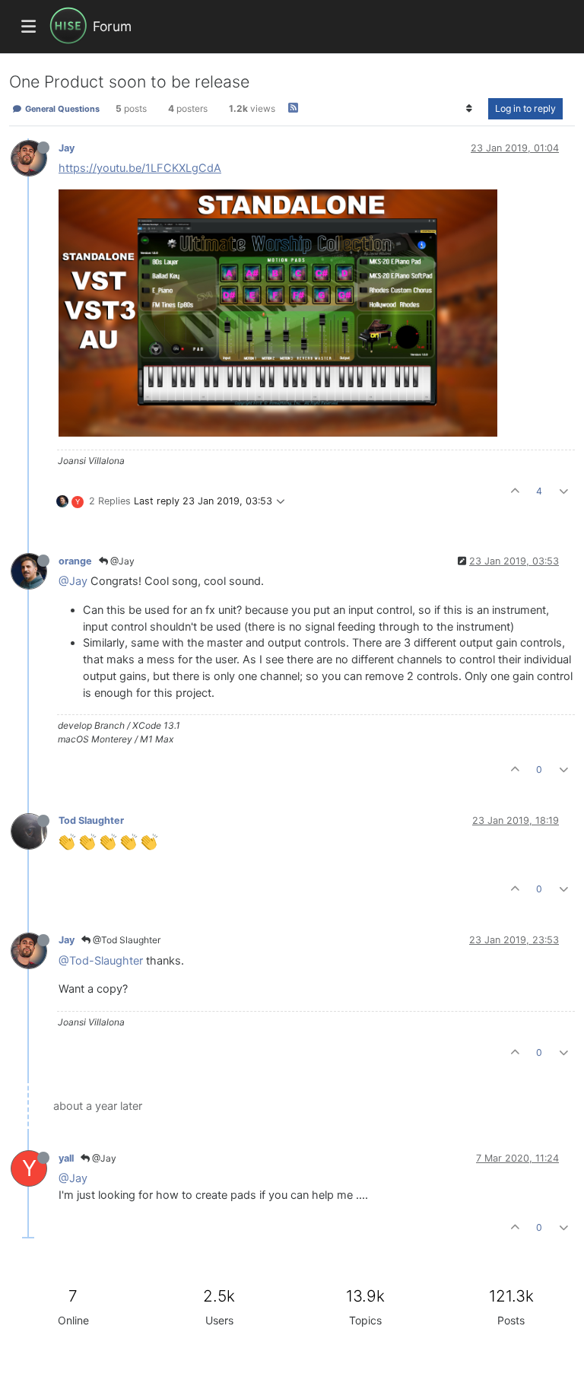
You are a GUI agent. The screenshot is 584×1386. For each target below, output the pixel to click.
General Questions (61, 108)
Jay (67, 148)
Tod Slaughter (91, 820)
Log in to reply (525, 108)
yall (66, 1158)
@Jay (121, 561)
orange (75, 561)
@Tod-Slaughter (101, 961)
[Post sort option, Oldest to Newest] (469, 108)
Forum (112, 26)
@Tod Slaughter (125, 940)
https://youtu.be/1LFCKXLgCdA (140, 168)
